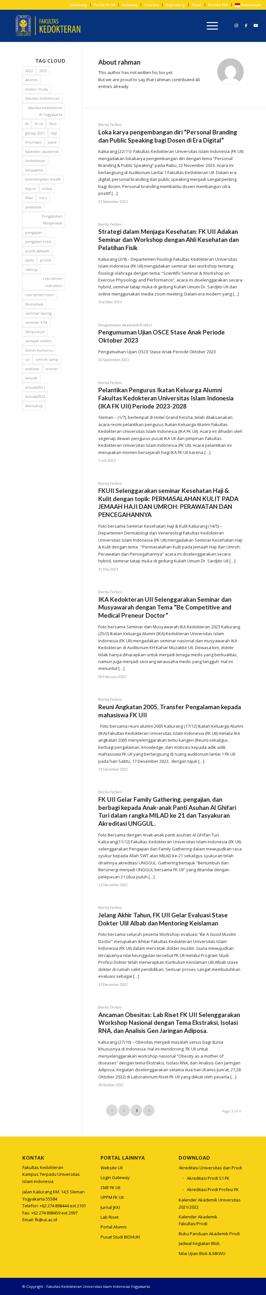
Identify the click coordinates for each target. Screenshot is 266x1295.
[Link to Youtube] (256, 25)
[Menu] (210, 25)
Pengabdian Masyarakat (52, 219)
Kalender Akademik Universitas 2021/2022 (210, 1203)
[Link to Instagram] (236, 25)
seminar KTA (36, 322)
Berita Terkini (110, 124)
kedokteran (35, 160)
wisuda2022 (35, 396)
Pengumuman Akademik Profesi (125, 324)
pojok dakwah (37, 250)
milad (47, 188)
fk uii (39, 123)
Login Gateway (115, 1177)
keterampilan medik (43, 179)
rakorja (31, 269)
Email (196, 4)
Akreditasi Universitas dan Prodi (210, 1168)
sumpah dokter (38, 340)
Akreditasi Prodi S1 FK (208, 1178)
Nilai (29, 197)
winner (52, 368)
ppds (29, 260)
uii (27, 359)
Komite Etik (218, 4)
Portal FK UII (104, 4)
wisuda (31, 377)
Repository (175, 4)
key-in (30, 188)
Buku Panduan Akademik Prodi (209, 1234)
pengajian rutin (38, 241)
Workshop (34, 405)
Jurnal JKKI (110, 1207)
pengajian (33, 232)
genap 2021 (35, 133)
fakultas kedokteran (42, 98)
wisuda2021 (35, 387)
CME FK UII (110, 1187)
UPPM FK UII (112, 1197)
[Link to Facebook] (246, 25)
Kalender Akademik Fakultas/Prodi (198, 1220)
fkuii (53, 123)
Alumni (31, 79)
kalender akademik (42, 151)
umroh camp (47, 359)
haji (54, 133)
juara (52, 142)
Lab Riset (109, 1217)
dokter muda (36, 89)
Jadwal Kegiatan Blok (199, 1243)
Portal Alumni (114, 1227)
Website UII (112, 1168)
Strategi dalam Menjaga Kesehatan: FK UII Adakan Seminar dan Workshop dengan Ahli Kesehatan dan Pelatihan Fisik (168, 239)
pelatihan (33, 207)
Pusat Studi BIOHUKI (120, 1237)
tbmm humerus (39, 350)
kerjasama (34, 170)
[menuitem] (78, 4)
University (78, 4)
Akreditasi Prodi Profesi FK (213, 1189)
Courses (151, 4)
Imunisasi (33, 142)
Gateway (130, 4)
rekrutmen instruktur (52, 282)
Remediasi (34, 304)
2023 (43, 70)
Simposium (35, 331)
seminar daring (38, 313)
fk (27, 123)
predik (45, 260)
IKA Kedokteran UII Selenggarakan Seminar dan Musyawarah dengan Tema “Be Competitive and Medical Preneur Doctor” (164, 607)
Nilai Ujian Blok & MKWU (202, 1253)
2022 (29, 70)
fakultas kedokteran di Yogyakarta (45, 111)
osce (43, 197)
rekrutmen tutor (39, 294)
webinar (32, 368)
